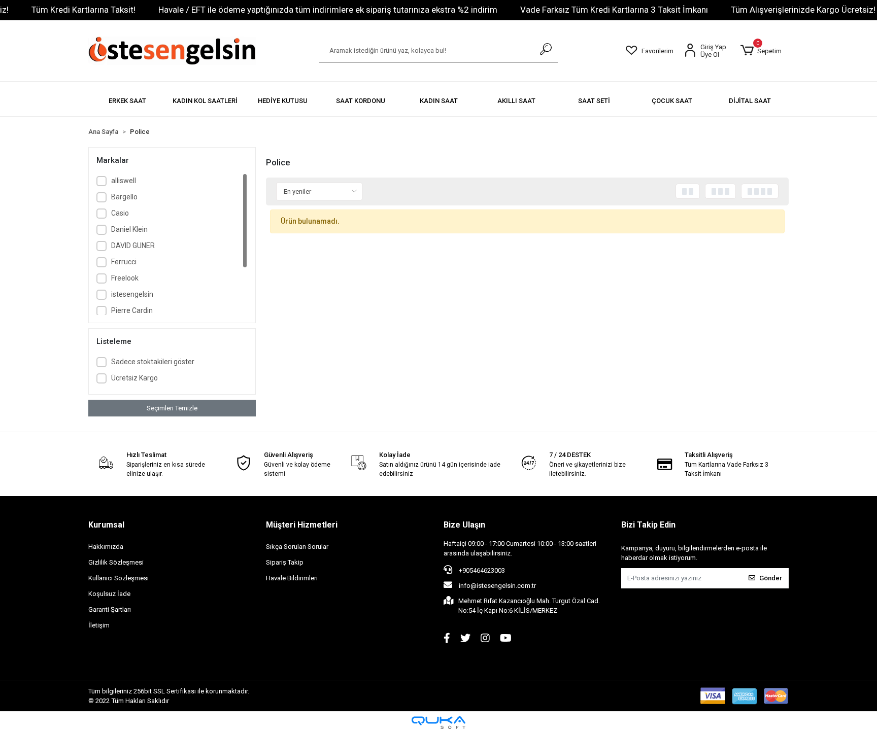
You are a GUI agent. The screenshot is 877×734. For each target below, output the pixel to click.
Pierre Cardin (132, 310)
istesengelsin (132, 294)
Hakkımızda (105, 546)
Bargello (124, 197)
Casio (120, 213)
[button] (761, 51)
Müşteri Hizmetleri (302, 525)
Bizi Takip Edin (648, 525)
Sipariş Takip (284, 562)
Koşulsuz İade (109, 594)
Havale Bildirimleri (292, 578)
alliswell (123, 181)
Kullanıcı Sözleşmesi (118, 578)
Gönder (770, 578)
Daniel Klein (129, 229)
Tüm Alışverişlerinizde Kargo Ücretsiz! (803, 10)
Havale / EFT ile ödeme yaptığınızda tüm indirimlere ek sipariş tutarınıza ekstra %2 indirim (327, 10)
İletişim (99, 625)
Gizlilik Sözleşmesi (116, 562)
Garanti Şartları (109, 609)
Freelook (125, 278)
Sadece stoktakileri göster (152, 362)
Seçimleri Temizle (172, 408)
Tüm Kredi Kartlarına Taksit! (83, 10)
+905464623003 (481, 570)
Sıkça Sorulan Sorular (297, 546)
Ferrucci (124, 262)
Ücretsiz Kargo (134, 378)
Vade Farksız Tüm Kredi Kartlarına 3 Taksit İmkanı (614, 10)
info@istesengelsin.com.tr (497, 585)
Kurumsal (106, 525)
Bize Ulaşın (464, 525)
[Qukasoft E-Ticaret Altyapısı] (438, 722)
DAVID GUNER (133, 245)
